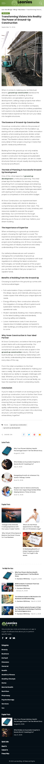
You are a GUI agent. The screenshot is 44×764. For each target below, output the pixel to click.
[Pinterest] (34, 434)
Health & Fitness (8, 675)
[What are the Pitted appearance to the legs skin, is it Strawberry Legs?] (32, 515)
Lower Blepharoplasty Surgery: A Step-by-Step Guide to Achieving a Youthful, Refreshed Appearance (28, 609)
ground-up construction (19, 425)
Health (4, 670)
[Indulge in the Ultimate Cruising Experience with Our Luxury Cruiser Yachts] (11, 515)
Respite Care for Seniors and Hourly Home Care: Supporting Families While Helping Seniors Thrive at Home (27, 490)
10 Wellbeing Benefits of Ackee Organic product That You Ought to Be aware (31, 552)
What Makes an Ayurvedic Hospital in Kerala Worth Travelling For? (27, 463)
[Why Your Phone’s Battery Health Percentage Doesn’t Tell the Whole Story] (7, 451)
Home (4, 683)
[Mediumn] (14, 638)
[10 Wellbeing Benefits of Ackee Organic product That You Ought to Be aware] (32, 539)
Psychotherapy (8, 700)
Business (6, 13)
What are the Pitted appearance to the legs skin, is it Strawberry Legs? (32, 527)
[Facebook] (24, 434)
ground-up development (12, 428)
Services (5, 704)
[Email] (40, 434)
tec (3, 708)
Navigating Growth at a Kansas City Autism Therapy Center (26, 476)
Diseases (5, 662)
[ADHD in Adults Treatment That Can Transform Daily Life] (7, 587)
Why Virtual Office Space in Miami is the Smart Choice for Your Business (11, 535)
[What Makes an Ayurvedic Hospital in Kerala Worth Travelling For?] (7, 464)
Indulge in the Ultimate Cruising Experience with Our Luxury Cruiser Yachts (10, 527)
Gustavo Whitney (23, 578)
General (5, 666)
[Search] (40, 3)
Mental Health (7, 687)
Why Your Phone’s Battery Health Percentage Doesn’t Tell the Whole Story (28, 449)
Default (5, 658)
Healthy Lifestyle (8, 679)
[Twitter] (29, 434)
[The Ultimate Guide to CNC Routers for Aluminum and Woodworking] (7, 599)
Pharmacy (6, 695)
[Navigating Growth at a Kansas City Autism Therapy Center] (7, 477)
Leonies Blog (18, 761)
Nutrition (5, 691)
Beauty (5, 650)
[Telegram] (10, 638)
